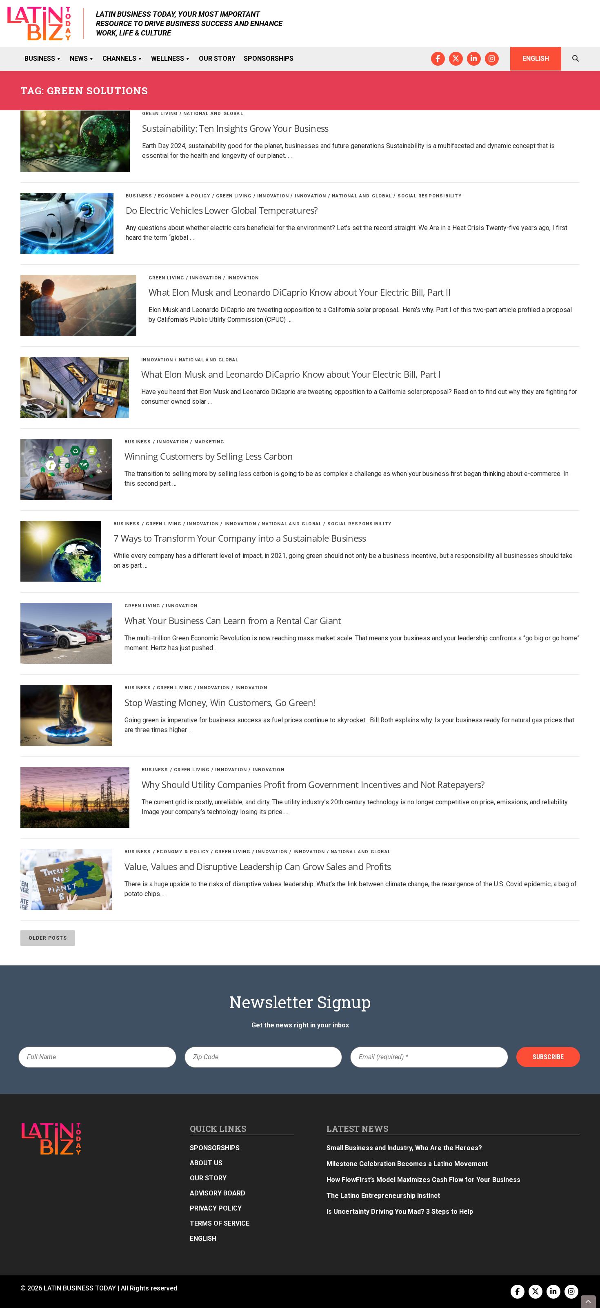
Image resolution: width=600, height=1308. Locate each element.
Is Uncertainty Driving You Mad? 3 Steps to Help (400, 1211)
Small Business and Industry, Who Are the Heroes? (404, 1148)
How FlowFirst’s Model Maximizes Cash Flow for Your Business (423, 1180)
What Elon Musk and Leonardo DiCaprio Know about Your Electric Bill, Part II (299, 292)
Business (39, 58)
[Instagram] (492, 59)
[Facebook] (438, 59)
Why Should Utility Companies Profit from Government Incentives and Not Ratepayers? (313, 784)
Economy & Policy (184, 196)
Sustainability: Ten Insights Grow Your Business (235, 128)
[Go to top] (588, 1301)
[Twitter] (456, 59)
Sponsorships (268, 58)
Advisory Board (217, 1193)
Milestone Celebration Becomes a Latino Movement (408, 1164)
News (79, 58)
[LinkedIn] (474, 59)
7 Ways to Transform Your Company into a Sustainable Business (239, 538)
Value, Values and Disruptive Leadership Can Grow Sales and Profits (257, 866)
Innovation (273, 196)
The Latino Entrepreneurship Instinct (383, 1196)
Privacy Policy (216, 1208)
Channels (119, 58)
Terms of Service (219, 1223)
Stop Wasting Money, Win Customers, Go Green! (220, 702)
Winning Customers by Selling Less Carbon (208, 456)
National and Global (213, 113)
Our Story (217, 58)
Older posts (48, 938)
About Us (206, 1163)
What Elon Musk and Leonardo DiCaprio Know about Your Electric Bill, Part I (291, 374)
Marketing (209, 442)
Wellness (167, 58)
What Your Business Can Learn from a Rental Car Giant (232, 620)
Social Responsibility (430, 196)
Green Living (160, 113)
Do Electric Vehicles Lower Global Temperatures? (222, 210)
